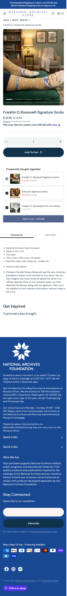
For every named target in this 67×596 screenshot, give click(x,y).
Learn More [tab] (48, 239)
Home (6, 19)
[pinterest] (13, 573)
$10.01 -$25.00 (20, 19)
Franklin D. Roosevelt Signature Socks (40, 181)
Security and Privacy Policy (44, 536)
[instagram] (20, 573)
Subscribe (32, 527)
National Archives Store (25, 585)
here (5, 382)
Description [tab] (16, 239)
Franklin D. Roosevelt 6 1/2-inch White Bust (40, 210)
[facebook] (6, 573)
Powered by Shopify (50, 585)
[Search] (51, 13)
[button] (4, 13)
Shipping (6, 126)
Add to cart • (32, 223)
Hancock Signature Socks (35, 196)
